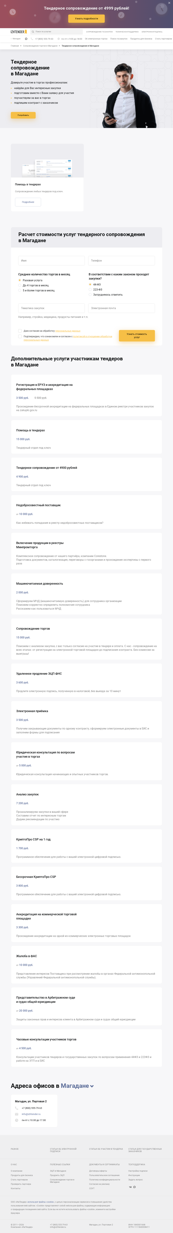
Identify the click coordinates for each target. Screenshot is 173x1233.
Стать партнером (163, 39)
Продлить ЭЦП (57, 1175)
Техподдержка (136, 1164)
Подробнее (28, 202)
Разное (15, 1149)
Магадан (16, 39)
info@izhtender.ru (31, 1114)
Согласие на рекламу (99, 1184)
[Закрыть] (169, 3)
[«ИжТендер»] (19, 32)
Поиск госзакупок (118, 39)
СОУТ (91, 1188)
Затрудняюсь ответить (108, 294)
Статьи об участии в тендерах (106, 1149)
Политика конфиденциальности (104, 1180)
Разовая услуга (32, 280)
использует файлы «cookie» (41, 1202)
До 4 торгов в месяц (35, 285)
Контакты (15, 1188)
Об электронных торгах (96, 39)
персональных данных (67, 330)
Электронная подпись (152, 32)
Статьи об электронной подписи (63, 1150)
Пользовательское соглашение (104, 1175)
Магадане (75, 1085)
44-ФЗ (97, 284)
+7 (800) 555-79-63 (32, 1108)
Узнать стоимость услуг (137, 336)
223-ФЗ (97, 289)
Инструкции (134, 1175)
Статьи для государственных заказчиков (145, 1150)
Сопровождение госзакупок (99, 32)
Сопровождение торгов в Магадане (62, 1181)
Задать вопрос (135, 1180)
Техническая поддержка (127, 32)
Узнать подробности (86, 18)
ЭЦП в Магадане (58, 1171)
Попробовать (23, 115)
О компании (16, 1171)
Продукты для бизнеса (141, 39)
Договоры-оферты (98, 1171)
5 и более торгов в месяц (38, 290)
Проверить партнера (21, 1184)
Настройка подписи (137, 1171)
